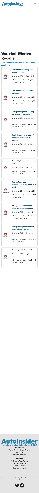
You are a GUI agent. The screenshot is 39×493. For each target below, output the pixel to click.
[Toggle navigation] (35, 3)
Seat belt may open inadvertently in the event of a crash (24, 184)
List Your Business (19, 455)
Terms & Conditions (26, 478)
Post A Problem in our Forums (19, 450)
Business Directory (19, 468)
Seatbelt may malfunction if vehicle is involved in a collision (23, 137)
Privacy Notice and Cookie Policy (10, 478)
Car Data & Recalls (19, 463)
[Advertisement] (19, 31)
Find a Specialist (19, 466)
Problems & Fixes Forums (19, 461)
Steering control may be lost (23, 250)
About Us (19, 452)
